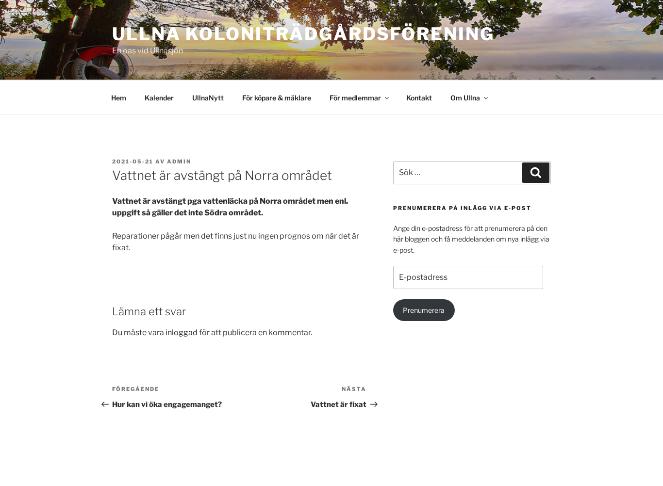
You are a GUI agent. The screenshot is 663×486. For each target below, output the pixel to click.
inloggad (182, 332)
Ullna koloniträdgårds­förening (303, 34)
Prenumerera (424, 310)
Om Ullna (465, 98)
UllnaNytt (208, 98)
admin (179, 161)
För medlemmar (355, 98)
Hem (118, 98)
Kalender (159, 98)
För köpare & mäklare (276, 98)
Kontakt (419, 98)
